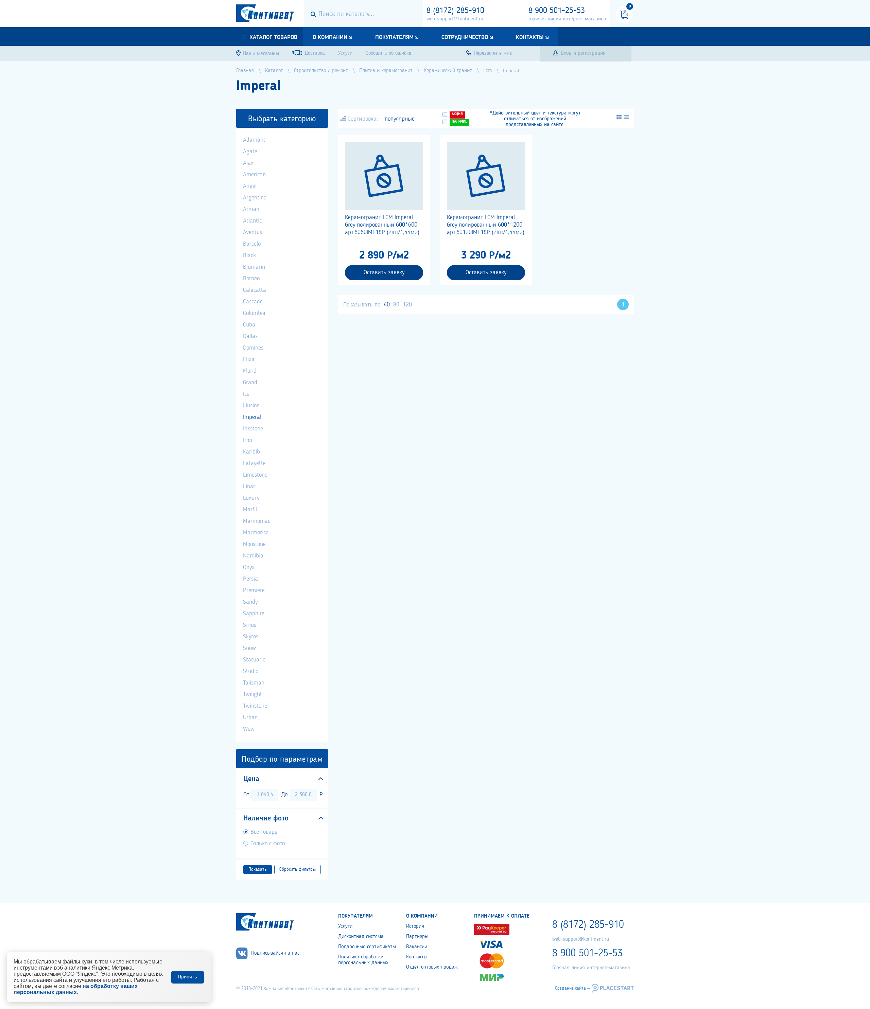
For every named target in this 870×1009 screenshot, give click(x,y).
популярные (400, 119)
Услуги (345, 926)
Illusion (251, 406)
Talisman (253, 683)
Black (249, 255)
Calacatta (254, 290)
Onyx (249, 567)
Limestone (255, 475)
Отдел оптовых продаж (432, 967)
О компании (330, 37)
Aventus (252, 232)
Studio (250, 671)
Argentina (255, 198)
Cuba (249, 325)
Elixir (249, 359)
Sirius (249, 625)
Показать (257, 869)
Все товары (264, 832)
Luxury (251, 498)
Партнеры (417, 936)
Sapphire (253, 613)
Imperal (252, 417)
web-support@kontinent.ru (455, 19)
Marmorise (255, 533)
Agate (250, 151)
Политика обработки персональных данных (363, 960)
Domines (253, 348)
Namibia (253, 556)
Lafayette (254, 463)
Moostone (254, 544)
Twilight (252, 694)
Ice (246, 394)
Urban (250, 717)
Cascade (253, 302)
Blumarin (254, 267)
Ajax (248, 163)
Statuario (254, 660)
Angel (250, 186)
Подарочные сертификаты (367, 947)
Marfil (250, 510)
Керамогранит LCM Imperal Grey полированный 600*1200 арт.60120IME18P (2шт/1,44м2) (485, 224)
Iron (247, 440)
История (415, 926)
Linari (250, 486)
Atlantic (252, 221)
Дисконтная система (361, 936)
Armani (252, 209)
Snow (249, 648)
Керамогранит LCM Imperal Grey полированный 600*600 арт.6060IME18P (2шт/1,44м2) (382, 224)
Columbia (254, 313)
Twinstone (255, 706)
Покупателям (394, 37)
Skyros (250, 637)
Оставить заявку (384, 272)
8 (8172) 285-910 (455, 11)
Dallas (250, 336)
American (254, 175)
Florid (250, 371)
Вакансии (416, 947)
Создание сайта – (572, 988)
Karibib (251, 452)
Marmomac (256, 521)
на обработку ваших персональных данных (76, 989)
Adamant (254, 140)
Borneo (251, 279)
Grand (250, 382)
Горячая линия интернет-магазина (567, 19)
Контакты (530, 37)
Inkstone (253, 429)
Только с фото (267, 843)
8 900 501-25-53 (556, 11)
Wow (249, 729)
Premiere (254, 590)
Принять (187, 977)
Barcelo (252, 244)
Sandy (250, 602)
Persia (250, 579)
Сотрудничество (464, 37)
